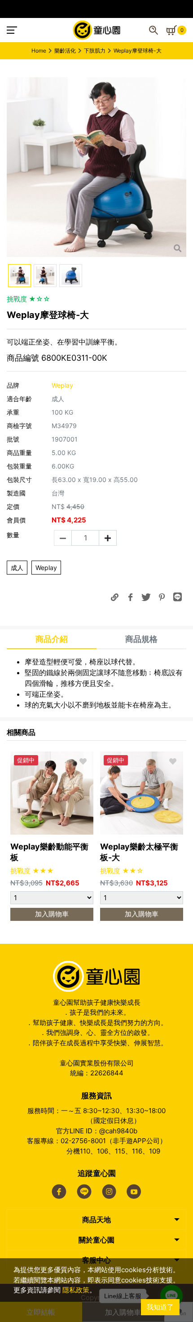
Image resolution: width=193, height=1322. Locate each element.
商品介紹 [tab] (51, 639)
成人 (17, 567)
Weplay (46, 567)
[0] (171, 30)
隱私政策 (75, 1290)
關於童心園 (96, 1239)
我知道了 (160, 1307)
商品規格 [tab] (141, 639)
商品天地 (96, 1219)
